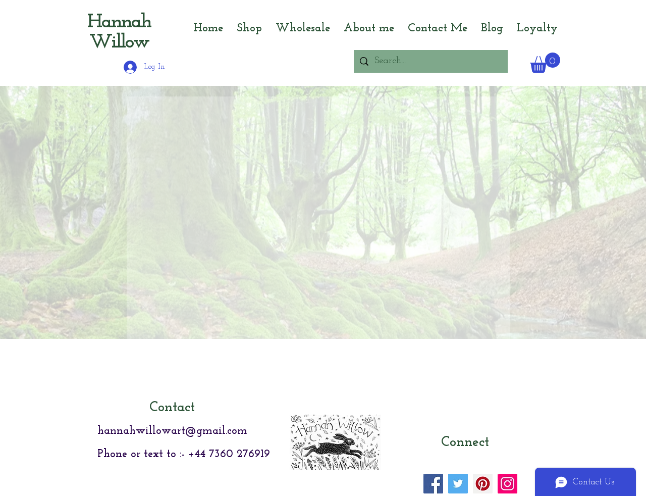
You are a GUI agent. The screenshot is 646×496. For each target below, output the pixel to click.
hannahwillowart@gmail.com (172, 431)
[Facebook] (433, 483)
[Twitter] (458, 483)
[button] (545, 63)
